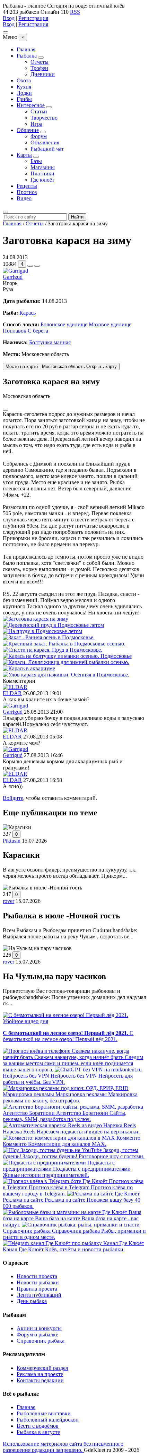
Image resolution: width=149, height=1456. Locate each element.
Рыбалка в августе (38, 1432)
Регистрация (33, 18)
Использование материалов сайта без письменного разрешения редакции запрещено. (63, 1447)
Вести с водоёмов (38, 1426)
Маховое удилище (110, 324)
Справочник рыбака (40, 1341)
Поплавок (14, 331)
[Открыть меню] (5, 32)
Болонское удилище (64, 324)
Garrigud (13, 277)
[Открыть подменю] (41, 58)
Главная (26, 49)
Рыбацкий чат (47, 149)
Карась (27, 313)
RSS (75, 12)
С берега (38, 331)
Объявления (44, 142)
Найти (77, 217)
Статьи (38, 111)
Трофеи (39, 68)
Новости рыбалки (38, 1282)
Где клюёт (42, 180)
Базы (36, 161)
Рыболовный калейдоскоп (48, 1420)
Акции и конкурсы (39, 1328)
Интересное (31, 105)
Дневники (42, 74)
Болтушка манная (50, 342)
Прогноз (27, 192)
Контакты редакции (40, 1380)
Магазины (42, 167)
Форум (38, 136)
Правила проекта (37, 1289)
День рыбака (32, 1301)
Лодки (24, 93)
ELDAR (12, 693)
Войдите (13, 798)
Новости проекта (37, 1276)
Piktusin (11, 841)
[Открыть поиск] (5, 212)
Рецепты (27, 186)
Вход (9, 18)
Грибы (24, 99)
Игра (36, 124)
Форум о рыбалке (37, 1334)
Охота (24, 80)
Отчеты (39, 62)
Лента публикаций (39, 1295)
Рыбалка (27, 56)
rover (8, 901)
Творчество (44, 118)
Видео (24, 198)
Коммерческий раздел (42, 1368)
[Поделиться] (30, 266)
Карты (24, 155)
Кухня (24, 87)
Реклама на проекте (40, 1374)
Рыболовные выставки (44, 1413)
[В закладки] (37, 266)
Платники (42, 173)
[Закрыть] (5, 410)
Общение (28, 130)
